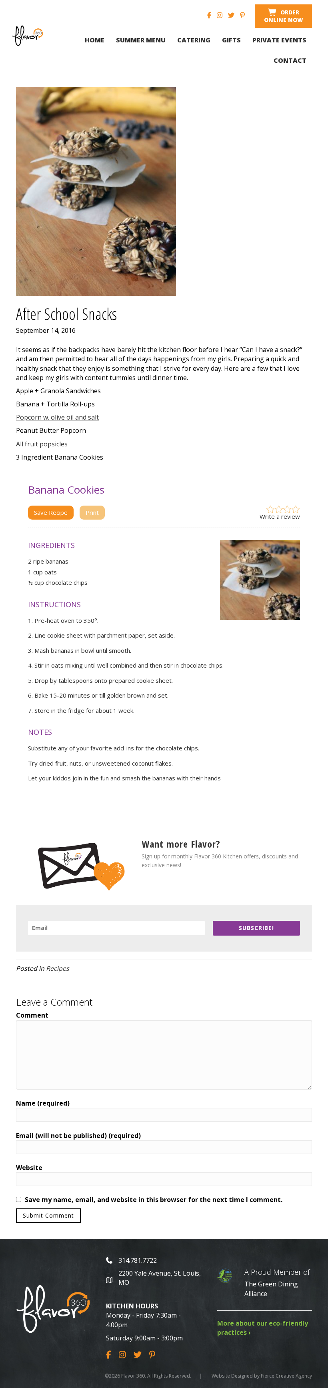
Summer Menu (141, 40)
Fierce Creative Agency (286, 1375)
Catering (193, 40)
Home (94, 40)
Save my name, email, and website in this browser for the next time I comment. (153, 1199)
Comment (32, 1015)
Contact (290, 60)
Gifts (231, 40)
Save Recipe (51, 512)
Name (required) (43, 1103)
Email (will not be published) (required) (78, 1135)
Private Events (279, 40)
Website (29, 1167)
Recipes (57, 968)
